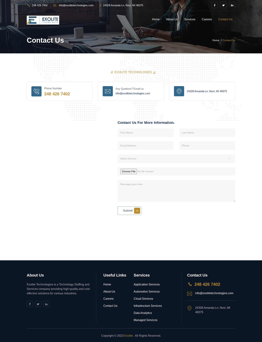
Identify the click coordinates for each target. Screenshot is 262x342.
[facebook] (215, 5)
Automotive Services (147, 291)
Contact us (225, 19)
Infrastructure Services (148, 305)
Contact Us (110, 305)
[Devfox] (43, 20)
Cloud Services (143, 298)
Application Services (147, 284)
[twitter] (223, 5)
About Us (172, 19)
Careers (207, 19)
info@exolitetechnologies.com (76, 5)
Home (156, 19)
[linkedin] (232, 5)
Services (189, 19)
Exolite (129, 335)
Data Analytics (143, 312)
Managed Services (145, 320)
